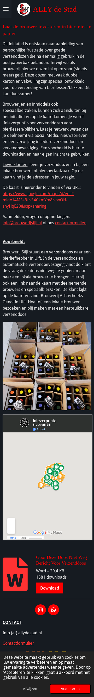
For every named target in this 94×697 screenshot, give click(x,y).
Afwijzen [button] (30, 689)
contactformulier (70, 222)
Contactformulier (18, 643)
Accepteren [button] (70, 689)
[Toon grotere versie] (47, 366)
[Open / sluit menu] (5, 9)
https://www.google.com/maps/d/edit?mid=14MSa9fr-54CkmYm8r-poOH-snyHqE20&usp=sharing (38, 200)
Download (49, 588)
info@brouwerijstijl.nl (22, 222)
